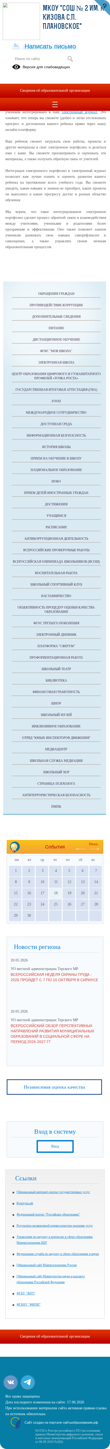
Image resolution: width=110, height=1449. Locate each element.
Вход (55, 1146)
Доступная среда (56, 424)
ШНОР (56, 703)
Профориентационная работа (56, 657)
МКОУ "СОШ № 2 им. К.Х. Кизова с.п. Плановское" (76, 18)
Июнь (93, 844)
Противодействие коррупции (56, 305)
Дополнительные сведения (56, 317)
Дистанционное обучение (56, 339)
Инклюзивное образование (56, 726)
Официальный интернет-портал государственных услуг (53, 1192)
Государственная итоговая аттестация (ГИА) (56, 390)
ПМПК (56, 806)
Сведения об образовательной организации (55, 90)
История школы (56, 447)
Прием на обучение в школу (56, 458)
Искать (70, 59)
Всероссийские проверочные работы (56, 550)
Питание (56, 328)
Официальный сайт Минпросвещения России (47, 1265)
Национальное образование (56, 470)
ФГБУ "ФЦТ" (26, 1293)
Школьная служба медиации (56, 761)
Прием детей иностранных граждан (56, 493)
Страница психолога (56, 784)
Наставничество (56, 596)
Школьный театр (56, 669)
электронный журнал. (80, 112)
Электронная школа (56, 362)
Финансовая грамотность (56, 692)
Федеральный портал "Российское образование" (48, 1214)
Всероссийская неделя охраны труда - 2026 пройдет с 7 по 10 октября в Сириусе (54, 977)
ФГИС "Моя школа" (56, 351)
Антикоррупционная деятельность (56, 539)
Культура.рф (25, 1203)
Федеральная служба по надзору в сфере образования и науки (58, 1254)
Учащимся (56, 516)
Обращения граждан (56, 294)
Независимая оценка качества (54, 1087)
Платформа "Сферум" (56, 646)
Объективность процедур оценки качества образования (56, 610)
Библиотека (56, 680)
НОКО (56, 481)
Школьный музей (56, 715)
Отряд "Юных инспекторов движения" (56, 738)
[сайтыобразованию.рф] (102, 8)
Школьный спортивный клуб (56, 584)
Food (56, 401)
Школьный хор (56, 772)
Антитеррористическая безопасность (56, 795)
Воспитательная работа (56, 573)
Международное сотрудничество (56, 412)
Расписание (56, 527)
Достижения (56, 504)
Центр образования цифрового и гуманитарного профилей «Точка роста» (56, 376)
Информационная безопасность (56, 435)
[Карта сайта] (16, 46)
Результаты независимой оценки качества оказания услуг (55, 1225)
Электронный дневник (56, 635)
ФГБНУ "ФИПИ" (29, 1304)
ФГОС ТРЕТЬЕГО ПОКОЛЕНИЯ (56, 623)
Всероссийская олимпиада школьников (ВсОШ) (56, 562)
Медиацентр (56, 749)
